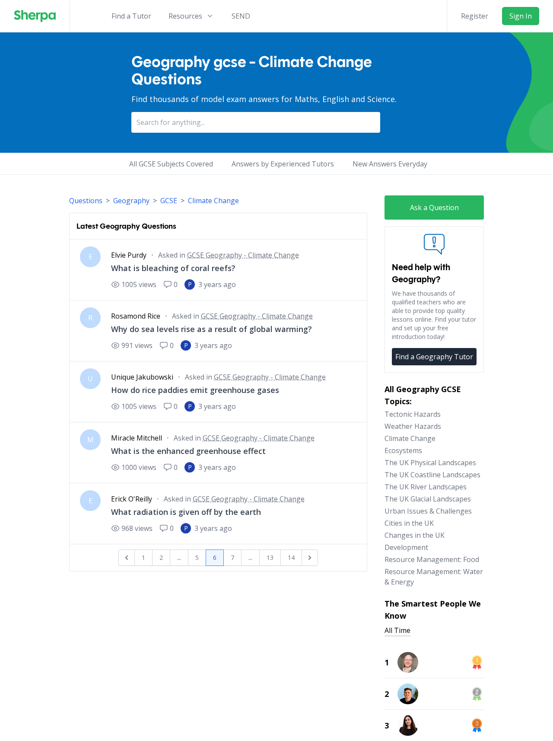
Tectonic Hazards (413, 414)
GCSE (168, 200)
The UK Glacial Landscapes (428, 499)
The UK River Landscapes (426, 487)
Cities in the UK (409, 523)
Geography (131, 200)
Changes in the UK (415, 535)
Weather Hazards (413, 426)
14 (291, 557)
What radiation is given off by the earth (186, 512)
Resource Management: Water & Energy (434, 577)
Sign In (520, 16)
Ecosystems (403, 450)
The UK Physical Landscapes (430, 462)
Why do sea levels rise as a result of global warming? (211, 329)
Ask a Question (434, 207)
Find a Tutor (131, 16)
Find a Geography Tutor (434, 356)
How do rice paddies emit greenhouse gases (195, 390)
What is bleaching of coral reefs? (173, 268)
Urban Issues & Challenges (428, 511)
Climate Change (213, 200)
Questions (85, 200)
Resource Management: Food (432, 559)
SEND (241, 16)
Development (406, 547)
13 (270, 557)
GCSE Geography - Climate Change (243, 255)
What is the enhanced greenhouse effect (188, 451)
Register (474, 16)
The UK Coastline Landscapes (432, 474)
